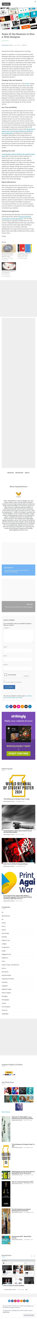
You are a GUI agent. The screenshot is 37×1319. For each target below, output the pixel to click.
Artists (3, 926)
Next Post (30, 604)
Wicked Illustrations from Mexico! (8, 272)
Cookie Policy (6, 1312)
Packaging (4, 996)
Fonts (3, 961)
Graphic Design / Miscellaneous (10, 965)
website (27, 472)
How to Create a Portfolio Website (13, 1285)
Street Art (4, 1010)
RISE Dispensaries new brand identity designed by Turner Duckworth (23, 1172)
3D (2, 912)
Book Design (5, 933)
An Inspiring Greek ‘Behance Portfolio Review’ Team (8, 254)
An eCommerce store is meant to (12, 154)
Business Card (6, 940)
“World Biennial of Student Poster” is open (16, 799)
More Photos (6, 1112)
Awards (4, 930)
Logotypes (5, 986)
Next (34, 1256)
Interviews (5, 982)
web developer (19, 472)
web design (10, 472)
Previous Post (8, 567)
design (27, 83)
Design (4, 951)
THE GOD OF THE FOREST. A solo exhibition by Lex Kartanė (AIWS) (22, 1117)
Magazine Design (6, 989)
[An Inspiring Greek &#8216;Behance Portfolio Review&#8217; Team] (9, 248)
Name (5, 647)
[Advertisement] (18, 298)
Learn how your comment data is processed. (17, 696)
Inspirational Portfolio (8, 979)
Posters (4, 1003)
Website (5, 664)
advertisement (6, 916)
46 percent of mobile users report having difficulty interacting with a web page (18, 131)
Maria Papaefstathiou (7, 45)
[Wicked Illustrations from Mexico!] (9, 266)
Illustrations (5, 972)
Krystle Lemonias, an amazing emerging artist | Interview (21, 1209)
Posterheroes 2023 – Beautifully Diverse (21, 1237)
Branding (4, 937)
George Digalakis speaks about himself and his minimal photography (17, 831)
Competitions (5, 947)
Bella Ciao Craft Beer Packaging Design (15, 864)
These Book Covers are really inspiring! (24, 254)
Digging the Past (6, 954)
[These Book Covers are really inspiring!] (25, 248)
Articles (4, 923)
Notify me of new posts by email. (12, 682)
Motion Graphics (6, 993)
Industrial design (6, 975)
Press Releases (6, 1007)
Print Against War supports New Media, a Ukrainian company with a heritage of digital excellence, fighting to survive (17, 897)
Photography (5, 1000)
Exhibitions (5, 958)
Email (5, 656)
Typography (5, 1014)
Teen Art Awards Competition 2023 (22, 1182)
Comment (6, 628)
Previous (32, 1256)
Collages (4, 944)
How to (25, 45)
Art (2, 919)
